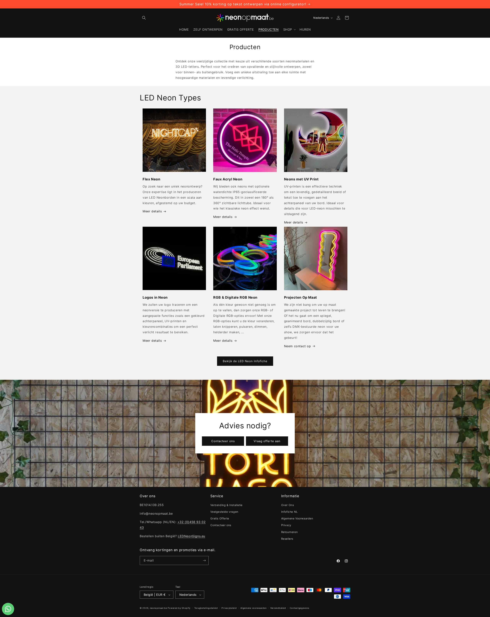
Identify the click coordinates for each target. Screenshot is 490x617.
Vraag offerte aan (267, 441)
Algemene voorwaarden (253, 608)
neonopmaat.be (158, 608)
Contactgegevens (299, 608)
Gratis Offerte (219, 518)
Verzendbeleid (278, 608)
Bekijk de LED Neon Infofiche (245, 361)
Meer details (152, 211)
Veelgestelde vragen (224, 511)
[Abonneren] (204, 560)
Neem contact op (297, 346)
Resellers (287, 538)
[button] (144, 18)
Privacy (286, 525)
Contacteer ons (223, 441)
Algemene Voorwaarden (297, 518)
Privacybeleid (229, 608)
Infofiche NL (289, 511)
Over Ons (287, 505)
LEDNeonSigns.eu (191, 536)
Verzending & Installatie (226, 505)
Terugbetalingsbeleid (206, 608)
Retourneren (289, 531)
